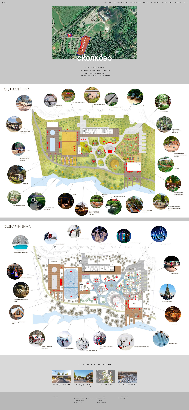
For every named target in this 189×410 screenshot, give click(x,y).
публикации (178, 2)
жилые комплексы (135, 2)
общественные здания (121, 2)
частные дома (147, 2)
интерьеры (157, 2)
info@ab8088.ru (78, 402)
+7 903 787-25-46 (123, 397)
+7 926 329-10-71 (101, 400)
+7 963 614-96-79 (101, 397)
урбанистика (108, 2)
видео (170, 2)
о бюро (164, 2)
